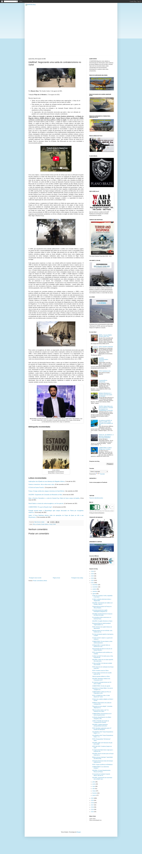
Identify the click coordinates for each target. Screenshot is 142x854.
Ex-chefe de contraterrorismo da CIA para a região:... (101, 683)
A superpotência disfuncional (103, 381)
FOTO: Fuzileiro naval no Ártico (100, 670)
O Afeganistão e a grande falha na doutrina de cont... (101, 645)
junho (94, 784)
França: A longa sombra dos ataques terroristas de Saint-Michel (46, 491)
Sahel (54, 524)
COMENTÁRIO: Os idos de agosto (101, 686)
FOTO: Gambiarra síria (105, 371)
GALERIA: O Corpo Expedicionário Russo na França (101, 771)
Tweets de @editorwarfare (96, 498)
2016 (92, 807)
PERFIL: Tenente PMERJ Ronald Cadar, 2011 (105, 335)
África (34, 524)
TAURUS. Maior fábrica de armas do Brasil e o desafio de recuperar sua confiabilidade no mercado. (106, 408)
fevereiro (94, 793)
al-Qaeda (38, 524)
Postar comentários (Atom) (40, 580)
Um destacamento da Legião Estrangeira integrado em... (100, 611)
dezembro (95, 584)
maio (93, 786)
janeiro (94, 795)
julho (93, 782)
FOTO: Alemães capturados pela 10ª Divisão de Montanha (101, 729)
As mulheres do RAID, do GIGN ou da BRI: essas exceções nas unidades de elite (106, 422)
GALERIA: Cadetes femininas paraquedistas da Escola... (100, 725)
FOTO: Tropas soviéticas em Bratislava (102, 764)
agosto (94, 593)
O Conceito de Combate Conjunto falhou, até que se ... (101, 774)
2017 (92, 805)
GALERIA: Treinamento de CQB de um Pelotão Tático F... (102, 603)
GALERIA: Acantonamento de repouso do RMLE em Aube (102, 614)
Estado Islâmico (45, 524)
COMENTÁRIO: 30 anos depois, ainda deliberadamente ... (102, 642)
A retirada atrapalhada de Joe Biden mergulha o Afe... (101, 718)
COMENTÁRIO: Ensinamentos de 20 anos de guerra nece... (101, 714)
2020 (92, 798)
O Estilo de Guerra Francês (36, 487)
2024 (92, 576)
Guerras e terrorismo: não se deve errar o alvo (41, 484)
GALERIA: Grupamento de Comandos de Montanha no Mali (45, 494)
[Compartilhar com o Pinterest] (58, 522)
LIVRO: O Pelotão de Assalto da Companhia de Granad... (100, 721)
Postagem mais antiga (77, 578)
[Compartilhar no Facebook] (57, 522)
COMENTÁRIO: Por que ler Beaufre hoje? (40, 507)
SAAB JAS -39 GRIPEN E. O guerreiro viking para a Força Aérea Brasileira (106, 436)
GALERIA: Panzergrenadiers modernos (103, 360)
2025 (92, 573)
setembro (95, 591)
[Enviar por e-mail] (51, 522)
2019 (92, 800)
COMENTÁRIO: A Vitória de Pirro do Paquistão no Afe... (101, 692)
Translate (102, 474)
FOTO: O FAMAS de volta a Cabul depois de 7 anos (101, 696)
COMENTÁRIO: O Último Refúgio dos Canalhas (105, 448)
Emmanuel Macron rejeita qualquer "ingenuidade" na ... (101, 624)
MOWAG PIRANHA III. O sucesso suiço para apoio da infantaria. (105, 395)
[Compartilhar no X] (55, 522)
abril (93, 788)
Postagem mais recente (35, 578)
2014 (92, 811)
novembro (95, 587)
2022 (92, 580)
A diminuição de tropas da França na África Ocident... (101, 607)
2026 (92, 571)
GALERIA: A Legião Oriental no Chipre (102, 621)
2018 (92, 802)
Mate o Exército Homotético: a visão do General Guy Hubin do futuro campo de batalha (53, 498)
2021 (92, 582)
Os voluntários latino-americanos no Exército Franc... (101, 618)
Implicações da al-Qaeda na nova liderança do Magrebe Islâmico (46, 481)
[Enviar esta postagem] (48, 522)
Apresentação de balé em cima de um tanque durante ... (102, 649)
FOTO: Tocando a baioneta (106, 346)
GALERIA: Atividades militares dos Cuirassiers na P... (101, 679)
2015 (92, 809)
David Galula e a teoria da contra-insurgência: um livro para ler (45, 503)
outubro (94, 589)
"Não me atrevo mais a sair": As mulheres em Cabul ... (100, 710)
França (51, 524)
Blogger (79, 832)
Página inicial (56, 578)
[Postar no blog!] (53, 522)
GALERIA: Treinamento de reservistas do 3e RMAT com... (102, 778)
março (94, 791)
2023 (92, 578)
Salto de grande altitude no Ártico (101, 676)
